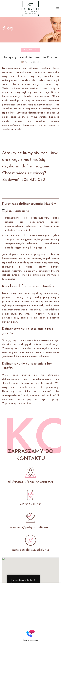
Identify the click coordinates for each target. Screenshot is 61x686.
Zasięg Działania (31, 50)
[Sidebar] (3, 209)
